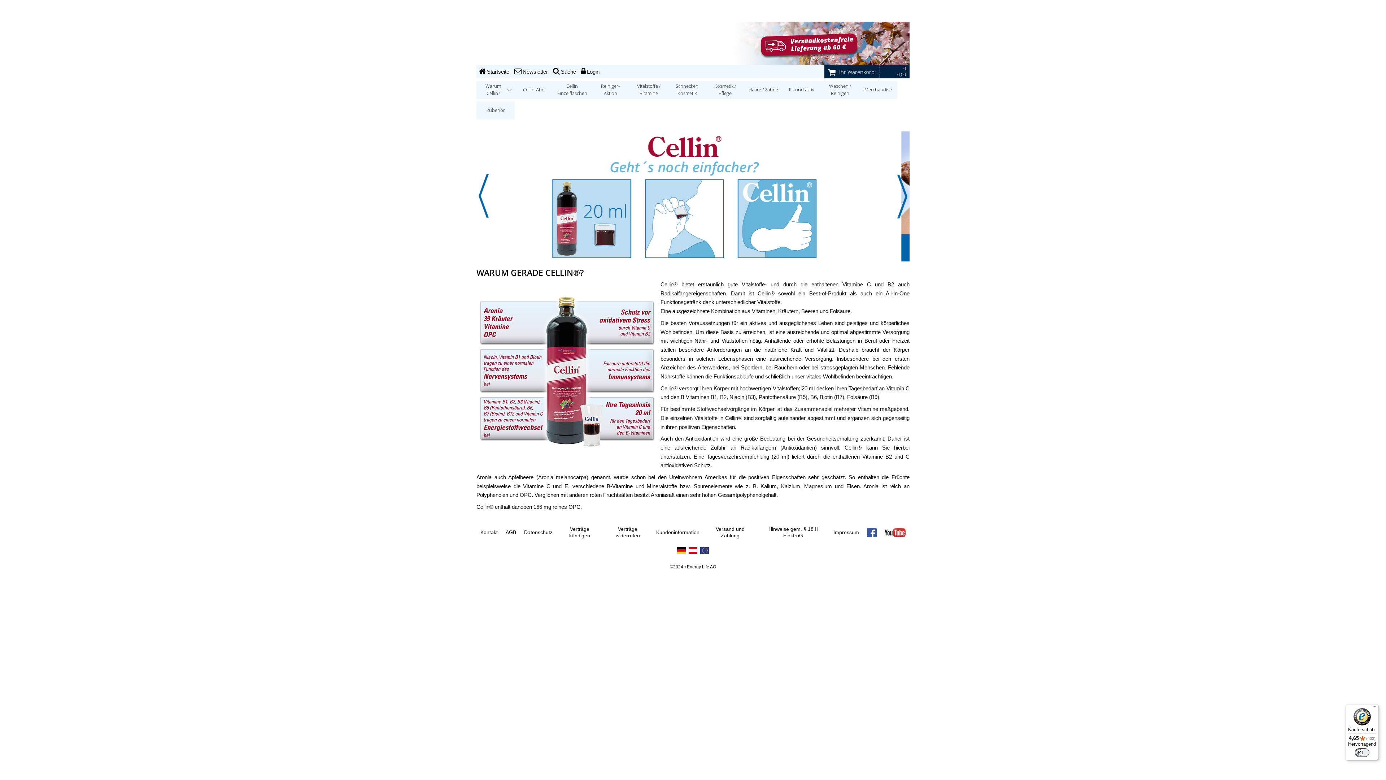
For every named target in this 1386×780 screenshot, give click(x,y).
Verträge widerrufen (628, 532)
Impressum (846, 532)
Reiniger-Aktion (610, 89)
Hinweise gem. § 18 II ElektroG (793, 532)
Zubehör (496, 110)
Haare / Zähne (763, 90)
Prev (483, 196)
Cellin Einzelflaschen (572, 89)
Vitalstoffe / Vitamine (649, 89)
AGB (511, 532)
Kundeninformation (677, 532)
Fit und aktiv (801, 90)
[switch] (1362, 752)
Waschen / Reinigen (840, 89)
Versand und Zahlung (730, 532)
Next (902, 196)
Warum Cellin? (493, 89)
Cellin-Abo (534, 90)
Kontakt (489, 532)
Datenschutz (538, 532)
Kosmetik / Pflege (725, 89)
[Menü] (1374, 708)
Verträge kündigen (579, 532)
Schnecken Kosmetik (687, 89)
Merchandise (878, 90)
